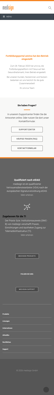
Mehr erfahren (27, 195)
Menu (9, 17)
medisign (13, 8)
